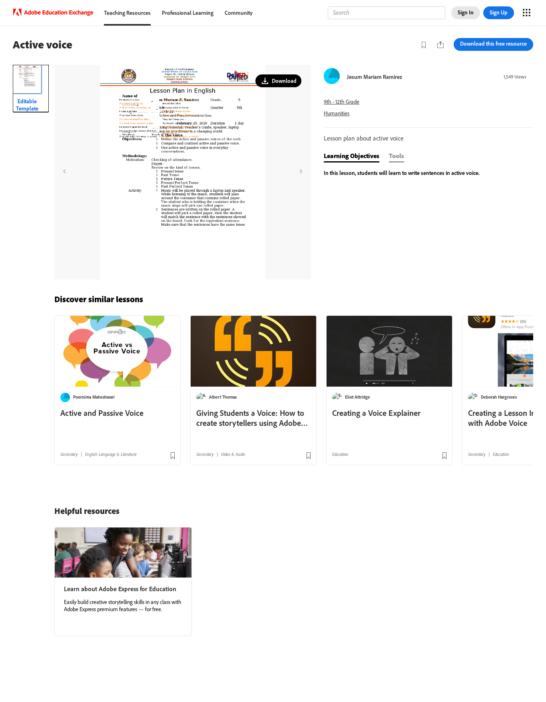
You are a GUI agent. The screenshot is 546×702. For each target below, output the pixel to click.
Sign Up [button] (499, 12)
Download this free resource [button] (493, 43)
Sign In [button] (466, 12)
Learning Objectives (351, 156)
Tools (396, 156)
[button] (278, 80)
